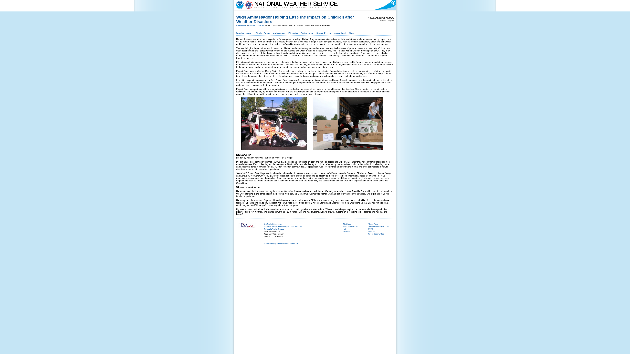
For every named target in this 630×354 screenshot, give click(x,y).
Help (344, 229)
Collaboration (307, 33)
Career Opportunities (376, 234)
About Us (371, 231)
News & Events (323, 33)
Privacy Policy (373, 224)
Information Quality (350, 226)
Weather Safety (263, 33)
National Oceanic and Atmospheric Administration (283, 226)
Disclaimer (347, 224)
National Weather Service (274, 229)
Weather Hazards (244, 33)
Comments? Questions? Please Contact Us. (281, 243)
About (351, 33)
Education (293, 33)
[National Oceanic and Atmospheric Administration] (239, 5)
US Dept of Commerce (273, 224)
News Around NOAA (256, 25)
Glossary (346, 231)
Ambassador (279, 33)
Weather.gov (241, 25)
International (340, 33)
